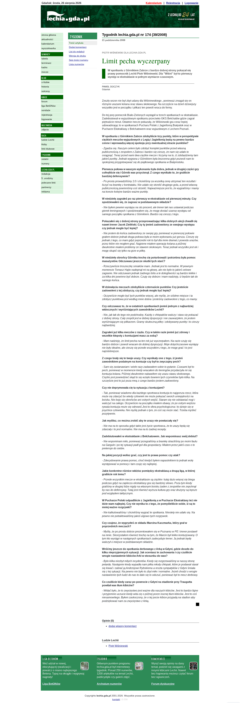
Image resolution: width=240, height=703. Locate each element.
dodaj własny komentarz (123, 626)
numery (45, 163)
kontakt (116, 699)
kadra (44, 67)
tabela (44, 58)
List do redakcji (76, 51)
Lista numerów (76, 64)
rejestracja (46, 114)
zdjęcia (45, 129)
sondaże (45, 110)
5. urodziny (47, 178)
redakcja (45, 174)
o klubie (45, 82)
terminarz (46, 63)
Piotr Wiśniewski (118, 645)
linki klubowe (48, 148)
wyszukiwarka (48, 48)
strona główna (48, 35)
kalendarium (47, 43)
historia (45, 86)
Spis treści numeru (78, 60)
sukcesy (45, 91)
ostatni (44, 159)
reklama (45, 191)
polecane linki (48, 182)
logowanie (46, 119)
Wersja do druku (77, 55)
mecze (44, 72)
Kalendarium (154, 3)
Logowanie (191, 3)
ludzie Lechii (47, 139)
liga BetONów (48, 106)
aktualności (47, 39)
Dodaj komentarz (78, 47)
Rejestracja (173, 3)
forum (44, 101)
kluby (44, 144)
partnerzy (46, 187)
